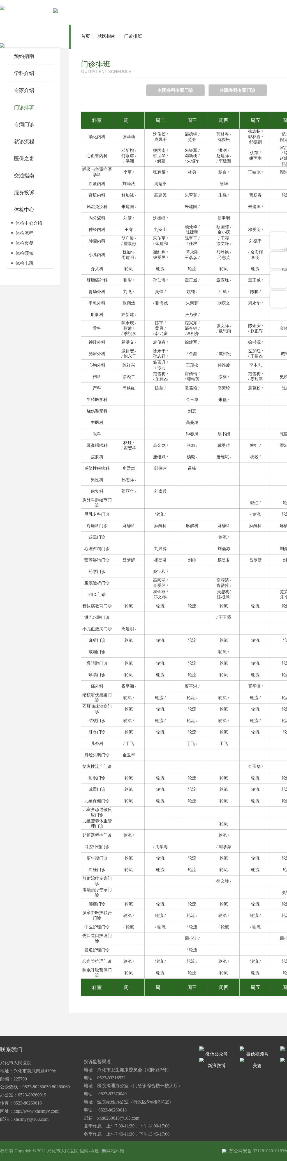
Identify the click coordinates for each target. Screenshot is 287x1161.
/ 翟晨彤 (128, 243)
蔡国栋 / (223, 227)
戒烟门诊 (97, 652)
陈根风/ (224, 597)
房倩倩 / (192, 374)
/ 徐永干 (128, 356)
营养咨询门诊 (97, 560)
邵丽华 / (128, 491)
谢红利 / (160, 252)
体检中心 (24, 210)
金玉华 (192, 399)
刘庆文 (223, 303)
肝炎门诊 (97, 732)
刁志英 (223, 257)
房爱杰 (128, 468)
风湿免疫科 (97, 206)
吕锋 (192, 468)
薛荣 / (128, 328)
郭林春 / (223, 134)
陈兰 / (160, 388)
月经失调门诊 (97, 755)
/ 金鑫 (192, 353)
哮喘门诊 (97, 674)
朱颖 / (223, 399)
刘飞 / (128, 291)
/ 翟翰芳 (192, 379)
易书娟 (223, 434)
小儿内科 (97, 255)
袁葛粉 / (192, 388)
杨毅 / (192, 457)
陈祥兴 (128, 365)
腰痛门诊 (97, 904)
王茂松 (192, 365)
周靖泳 (160, 183)
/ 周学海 (160, 846)
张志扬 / (255, 131)
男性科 (97, 480)
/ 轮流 (255, 514)
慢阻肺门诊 (97, 663)
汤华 (223, 183)
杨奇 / (223, 172)
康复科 (97, 491)
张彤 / (128, 280)
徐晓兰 (128, 376)
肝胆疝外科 (97, 280)
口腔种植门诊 (97, 846)
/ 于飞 (128, 743)
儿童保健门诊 (97, 801)
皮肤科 (97, 457)
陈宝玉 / (192, 238)
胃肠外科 (97, 291)
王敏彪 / (255, 172)
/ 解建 (160, 161)
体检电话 (24, 263)
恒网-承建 (89, 1150)
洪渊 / (223, 150)
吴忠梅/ (224, 591)
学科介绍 (24, 73)
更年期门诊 (97, 858)
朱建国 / (128, 206)
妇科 (97, 376)
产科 (97, 388)
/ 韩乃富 (160, 333)
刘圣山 (160, 229)
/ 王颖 (223, 238)
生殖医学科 (97, 399)
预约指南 (24, 56)
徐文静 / (223, 243)
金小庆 (223, 232)
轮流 (128, 268)
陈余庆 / (128, 323)
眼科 (97, 434)
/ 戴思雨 (223, 331)
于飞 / (192, 743)
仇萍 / (255, 153)
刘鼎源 (160, 548)
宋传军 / (160, 238)
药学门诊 (97, 571)
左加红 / (255, 351)
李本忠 (255, 365)
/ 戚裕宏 (223, 353)
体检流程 (24, 233)
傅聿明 (223, 218)
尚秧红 (128, 388)
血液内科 (97, 183)
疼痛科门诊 (97, 525)
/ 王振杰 (255, 356)
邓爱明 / (255, 229)
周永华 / (255, 303)
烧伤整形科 (97, 411)
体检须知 (24, 253)
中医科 (97, 422)
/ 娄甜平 (255, 379)
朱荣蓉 (192, 303)
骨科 (97, 328)
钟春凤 (192, 434)
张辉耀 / (160, 172)
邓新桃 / (128, 150)
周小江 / (192, 938)
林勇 (192, 172)
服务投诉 (24, 192)
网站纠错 (115, 1150)
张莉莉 (128, 136)
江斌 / (223, 291)
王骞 (128, 229)
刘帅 (192, 560)
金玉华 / (255, 766)
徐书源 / (255, 342)
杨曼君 (160, 560)
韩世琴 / (160, 156)
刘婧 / (128, 218)
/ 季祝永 (128, 333)
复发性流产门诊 (97, 766)
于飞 (223, 743)
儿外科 (97, 743)
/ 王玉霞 (223, 617)
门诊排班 (24, 107)
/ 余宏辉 (255, 252)
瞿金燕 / (160, 591)
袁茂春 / (160, 342)
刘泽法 (128, 183)
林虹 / (128, 442)
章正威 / (192, 280)
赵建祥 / (223, 156)
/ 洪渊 (128, 161)
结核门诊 (97, 720)
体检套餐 (24, 243)
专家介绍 (24, 90)
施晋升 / (160, 362)
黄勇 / (160, 328)
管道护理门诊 (97, 950)
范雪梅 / (160, 374)
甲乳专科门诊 (97, 514)
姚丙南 (255, 158)
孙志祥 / (160, 356)
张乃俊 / (192, 314)
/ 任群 (192, 243)
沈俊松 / (160, 134)
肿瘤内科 (97, 241)
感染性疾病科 (97, 468)
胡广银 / (128, 238)
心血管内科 (97, 156)
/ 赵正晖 (255, 331)
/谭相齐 (192, 333)
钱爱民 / (160, 257)
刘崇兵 (160, 491)
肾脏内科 (97, 195)
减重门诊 (97, 789)
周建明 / (128, 257)
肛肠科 (97, 314)
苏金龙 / (160, 445)
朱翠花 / (192, 195)
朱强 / (223, 195)
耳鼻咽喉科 (97, 445)
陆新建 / (128, 314)
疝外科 (97, 686)
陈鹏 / (255, 291)
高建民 (160, 195)
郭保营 (160, 468)
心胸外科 (97, 365)
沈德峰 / (160, 218)
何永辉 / (128, 156)
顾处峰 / (192, 227)
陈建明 (192, 232)
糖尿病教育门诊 (97, 606)
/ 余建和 (160, 243)
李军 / (128, 172)
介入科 (97, 268)
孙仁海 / (160, 280)
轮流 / (160, 514)
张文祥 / (223, 326)
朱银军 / (192, 150)
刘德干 (255, 241)
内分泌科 (97, 218)
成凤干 (160, 139)
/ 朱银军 (192, 161)
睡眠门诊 (97, 778)
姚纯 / (192, 291)
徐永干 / (160, 351)
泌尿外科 (97, 353)
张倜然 (128, 303)
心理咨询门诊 (97, 548)
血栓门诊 (97, 869)
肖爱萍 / (160, 585)
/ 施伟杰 (160, 379)
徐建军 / (192, 342)
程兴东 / (192, 323)
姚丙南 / (160, 150)
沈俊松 (223, 139)
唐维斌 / (160, 457)
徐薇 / (223, 376)
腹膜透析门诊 (97, 583)
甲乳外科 (97, 303)
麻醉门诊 (97, 640)
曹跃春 (255, 195)
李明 (255, 257)
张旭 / (192, 445)
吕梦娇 (128, 560)
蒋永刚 (192, 252)
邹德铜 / (192, 134)
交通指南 (24, 175)
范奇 (192, 139)
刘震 (192, 411)
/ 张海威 (160, 303)
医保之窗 (24, 158)
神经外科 (97, 342)
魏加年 (128, 252)
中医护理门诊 (97, 927)
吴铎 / (160, 291)
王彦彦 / (192, 257)
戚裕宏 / (128, 351)
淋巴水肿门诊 (97, 617)
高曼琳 (192, 422)
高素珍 (223, 388)
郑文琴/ (160, 597)
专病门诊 (24, 124)
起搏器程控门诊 (97, 835)
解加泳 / (128, 195)
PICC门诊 (97, 594)
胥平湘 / (128, 686)
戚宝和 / (160, 571)
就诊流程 (24, 141)
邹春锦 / (192, 328)
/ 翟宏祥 (128, 448)
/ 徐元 (160, 367)
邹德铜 (255, 142)
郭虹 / (255, 503)
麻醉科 (128, 525)
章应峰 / (223, 280)
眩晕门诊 (97, 537)
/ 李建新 (223, 161)
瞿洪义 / (128, 342)
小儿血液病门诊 (97, 629)
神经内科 (97, 229)
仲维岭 (223, 365)
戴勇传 (223, 445)
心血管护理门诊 (97, 961)
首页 (85, 36)
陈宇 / (160, 323)
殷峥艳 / (223, 252)
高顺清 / (160, 580)
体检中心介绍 (28, 223)
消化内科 (97, 136)
